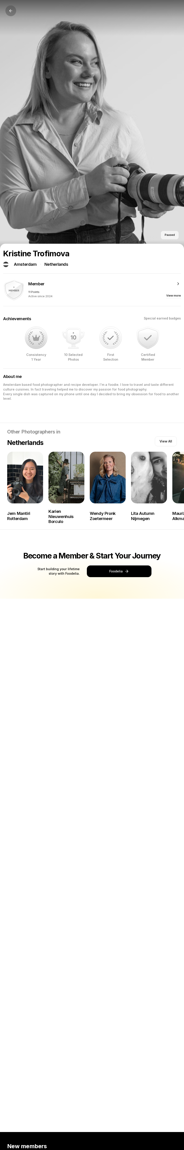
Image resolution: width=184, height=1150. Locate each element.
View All (166, 441)
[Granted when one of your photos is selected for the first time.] (110, 337)
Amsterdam (25, 264)
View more (173, 295)
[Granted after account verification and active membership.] (148, 337)
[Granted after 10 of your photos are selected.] (73, 337)
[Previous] (10, 10)
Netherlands (56, 264)
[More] (178, 283)
